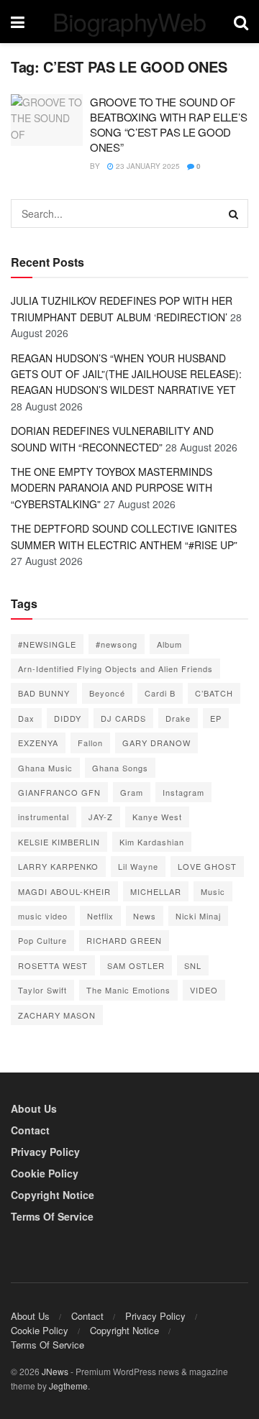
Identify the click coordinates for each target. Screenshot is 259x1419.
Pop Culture (42, 940)
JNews (55, 1371)
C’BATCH (214, 693)
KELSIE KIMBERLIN (59, 842)
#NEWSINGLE (47, 644)
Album (169, 644)
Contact (30, 1130)
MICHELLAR (155, 891)
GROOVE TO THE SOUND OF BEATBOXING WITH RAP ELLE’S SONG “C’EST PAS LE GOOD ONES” (168, 124)
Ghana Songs (120, 767)
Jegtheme (68, 1385)
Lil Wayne (138, 866)
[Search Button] (233, 213)
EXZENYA (38, 742)
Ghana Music (45, 767)
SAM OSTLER (136, 965)
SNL (192, 965)
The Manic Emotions (128, 990)
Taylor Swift (42, 990)
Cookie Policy (44, 1173)
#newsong (116, 644)
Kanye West (157, 816)
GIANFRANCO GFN (59, 792)
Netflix (100, 916)
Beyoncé (107, 693)
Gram (131, 792)
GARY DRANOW (156, 742)
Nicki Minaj (198, 916)
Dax (26, 718)
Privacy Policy (45, 1151)
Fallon (90, 742)
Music (213, 891)
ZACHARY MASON (57, 1015)
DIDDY (67, 718)
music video (43, 916)
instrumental (43, 816)
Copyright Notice (52, 1195)
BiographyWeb (129, 21)
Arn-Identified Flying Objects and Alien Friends (115, 668)
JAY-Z (100, 816)
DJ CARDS (123, 718)
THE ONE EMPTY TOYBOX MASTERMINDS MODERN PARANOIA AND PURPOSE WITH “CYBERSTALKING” (111, 487)
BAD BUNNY (44, 693)
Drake (178, 718)
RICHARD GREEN (124, 940)
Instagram (183, 792)
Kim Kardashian (151, 842)
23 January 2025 (147, 166)
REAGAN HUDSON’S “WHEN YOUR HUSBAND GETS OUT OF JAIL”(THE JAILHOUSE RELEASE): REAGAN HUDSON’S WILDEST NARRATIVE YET (126, 374)
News (144, 916)
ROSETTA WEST (53, 965)
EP (216, 718)
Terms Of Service (52, 1216)
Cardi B (160, 693)
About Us (34, 1108)
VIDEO (204, 990)
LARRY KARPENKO (58, 866)
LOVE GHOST (207, 866)
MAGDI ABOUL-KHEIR (64, 891)
